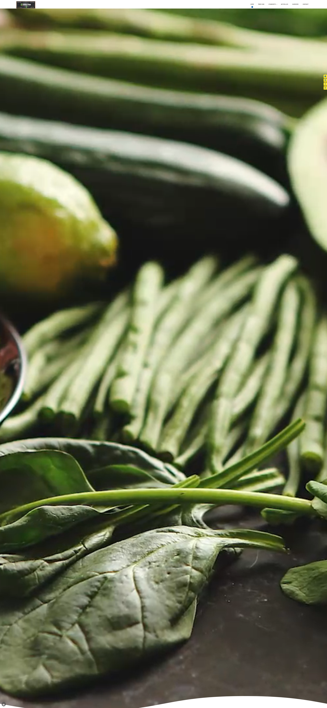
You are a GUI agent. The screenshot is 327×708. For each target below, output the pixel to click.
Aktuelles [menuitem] (284, 4)
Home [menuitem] (252, 4)
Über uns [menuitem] (261, 4)
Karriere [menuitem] (295, 4)
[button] (25, 4)
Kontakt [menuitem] (306, 4)
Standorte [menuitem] (272, 4)
